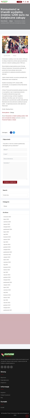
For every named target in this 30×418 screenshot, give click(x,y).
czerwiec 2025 (7, 221)
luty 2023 (5, 272)
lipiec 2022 (6, 287)
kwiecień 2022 (7, 295)
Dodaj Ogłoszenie (5, 380)
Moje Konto (3, 377)
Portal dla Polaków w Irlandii (9, 119)
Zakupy (14, 55)
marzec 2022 (6, 297)
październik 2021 (7, 310)
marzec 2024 (6, 239)
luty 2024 (5, 242)
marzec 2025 (6, 224)
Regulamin (3, 392)
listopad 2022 (6, 280)
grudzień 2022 (7, 277)
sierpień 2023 (6, 257)
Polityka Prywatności (5, 395)
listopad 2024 (6, 227)
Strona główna (5, 112)
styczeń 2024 (6, 244)
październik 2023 (7, 252)
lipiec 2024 (6, 232)
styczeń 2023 (6, 274)
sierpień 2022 (6, 285)
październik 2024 (7, 229)
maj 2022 (5, 292)
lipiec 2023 (6, 259)
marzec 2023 (6, 269)
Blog (2, 397)
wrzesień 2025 (7, 216)
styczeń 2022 (6, 302)
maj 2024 (5, 234)
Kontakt (2, 407)
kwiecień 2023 (7, 267)
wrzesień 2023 (7, 254)
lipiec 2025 (6, 219)
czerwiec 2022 (7, 290)
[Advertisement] (15, 329)
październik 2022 (7, 282)
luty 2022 (5, 300)
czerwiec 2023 (7, 262)
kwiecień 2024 (7, 237)
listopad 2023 (6, 249)
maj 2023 (5, 264)
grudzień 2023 (7, 247)
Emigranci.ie (3, 382)
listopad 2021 (6, 307)
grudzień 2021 (7, 305)
